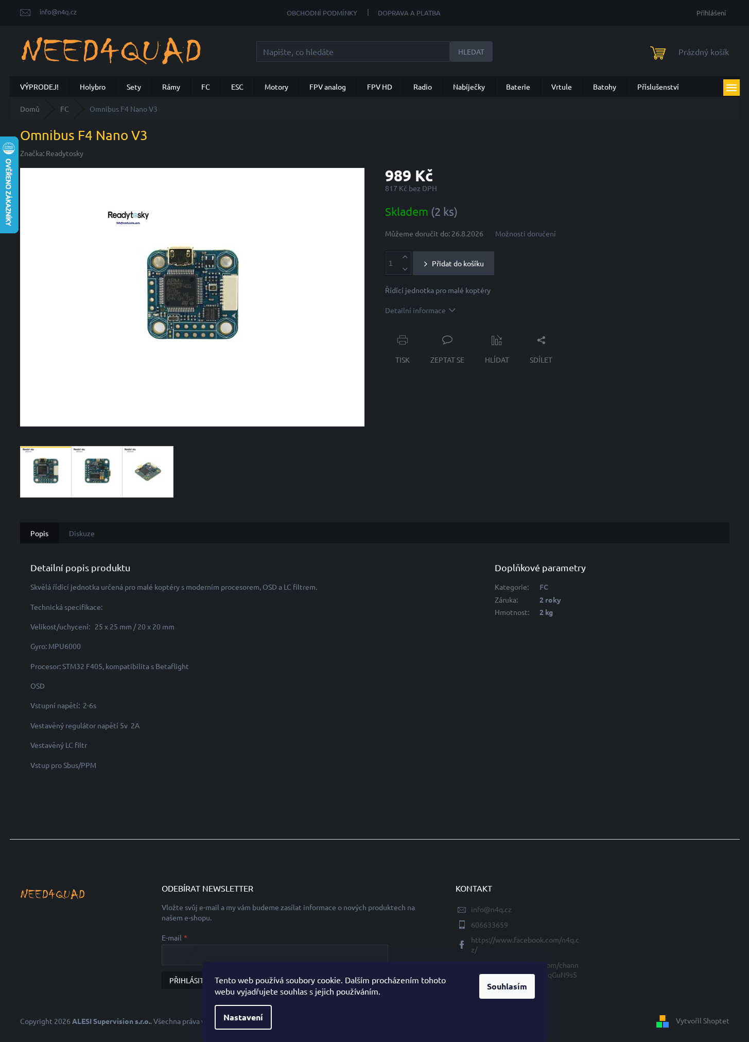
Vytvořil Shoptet (702, 1019)
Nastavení (243, 1017)
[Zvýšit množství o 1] (405, 257)
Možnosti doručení (525, 233)
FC (543, 586)
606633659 (489, 924)
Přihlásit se (191, 980)
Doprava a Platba (409, 12)
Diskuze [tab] (82, 533)
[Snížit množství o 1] (405, 269)
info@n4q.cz (491, 909)
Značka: (51, 153)
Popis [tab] (39, 533)
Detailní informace (415, 310)
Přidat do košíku (458, 263)
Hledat (471, 51)
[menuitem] (39, 86)
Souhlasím (507, 986)
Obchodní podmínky (322, 12)
